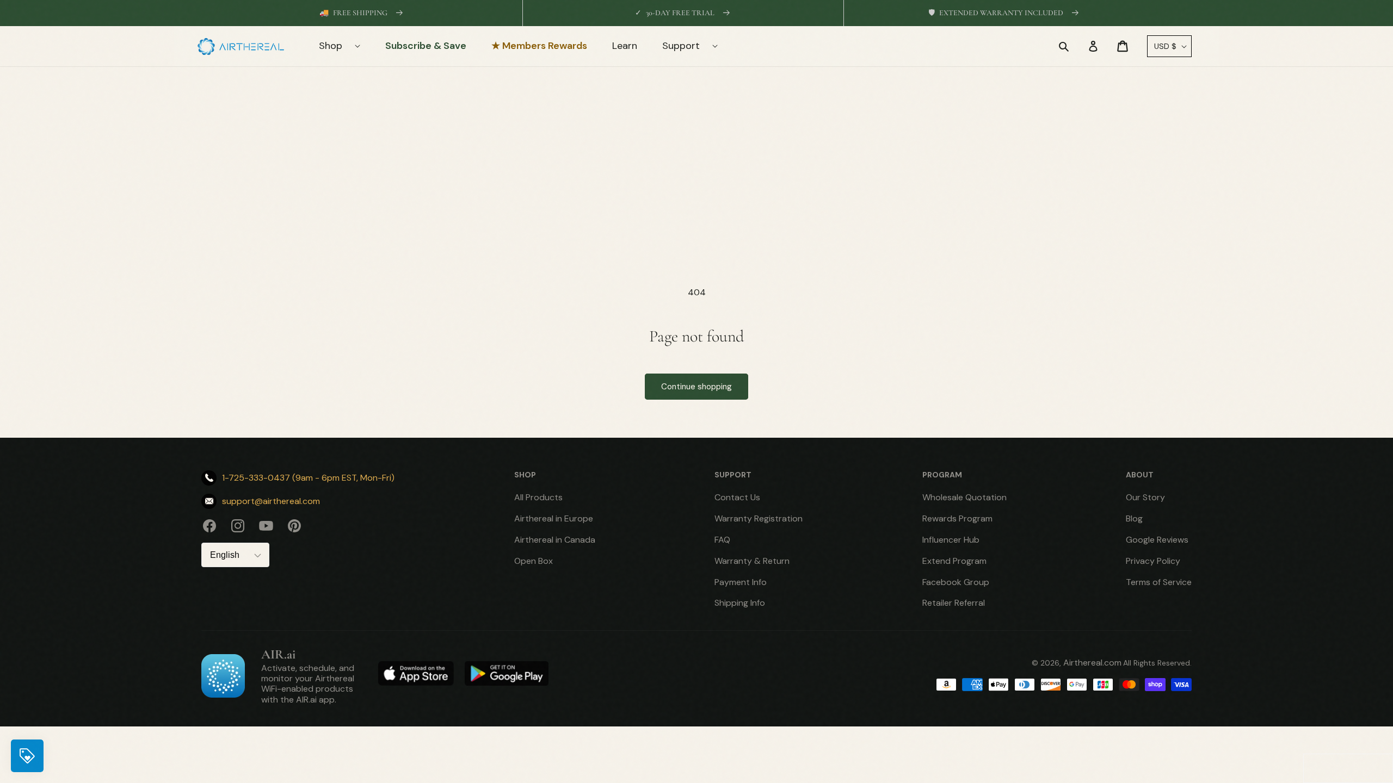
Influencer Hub (950, 539)
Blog (1134, 518)
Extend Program (954, 561)
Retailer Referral (953, 602)
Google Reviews (1157, 539)
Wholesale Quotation (964, 497)
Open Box (533, 561)
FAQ (722, 539)
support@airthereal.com (271, 501)
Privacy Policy (1153, 561)
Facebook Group (955, 582)
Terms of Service (1159, 582)
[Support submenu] (721, 46)
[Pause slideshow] (1180, 13)
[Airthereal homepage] (246, 46)
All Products (538, 497)
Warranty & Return (752, 561)
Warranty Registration (758, 518)
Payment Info (740, 582)
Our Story (1145, 497)
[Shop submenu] (364, 46)
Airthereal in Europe (553, 518)
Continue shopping (696, 386)
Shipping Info (739, 602)
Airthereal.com (1092, 662)
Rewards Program (957, 518)
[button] (1064, 46)
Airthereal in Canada (554, 539)
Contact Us (737, 497)
